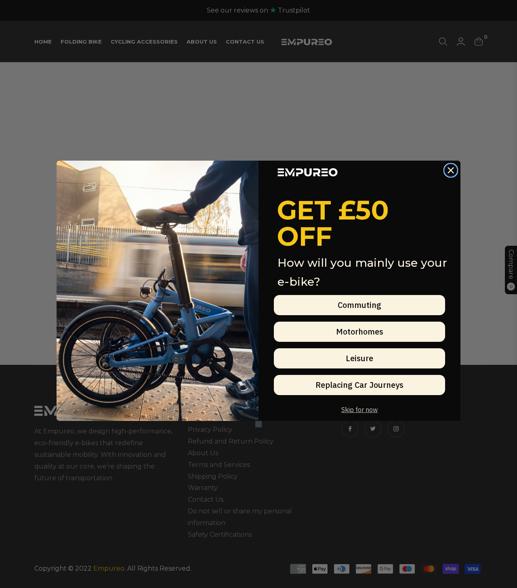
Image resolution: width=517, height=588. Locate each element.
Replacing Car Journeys (359, 384)
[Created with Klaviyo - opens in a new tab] (258, 424)
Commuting (359, 304)
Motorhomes (359, 331)
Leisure (359, 358)
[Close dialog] (450, 170)
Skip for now (359, 410)
